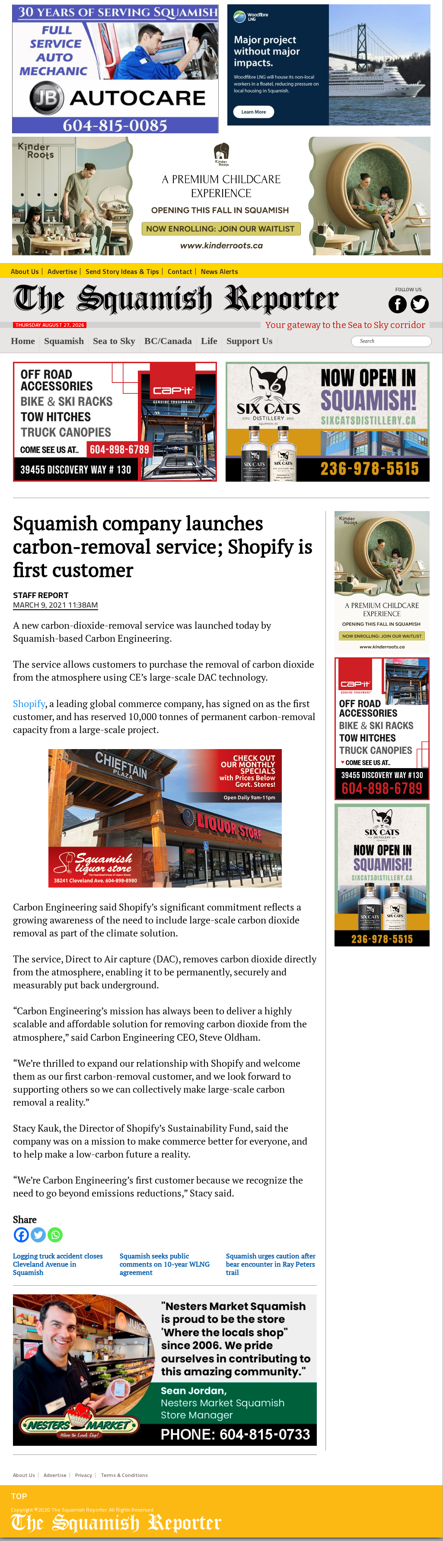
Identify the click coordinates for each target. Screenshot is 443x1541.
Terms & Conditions (124, 1475)
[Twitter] (38, 1234)
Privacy (83, 1475)
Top (19, 1496)
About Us (24, 1475)
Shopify (29, 704)
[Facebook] (21, 1234)
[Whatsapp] (55, 1234)
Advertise (55, 1475)
